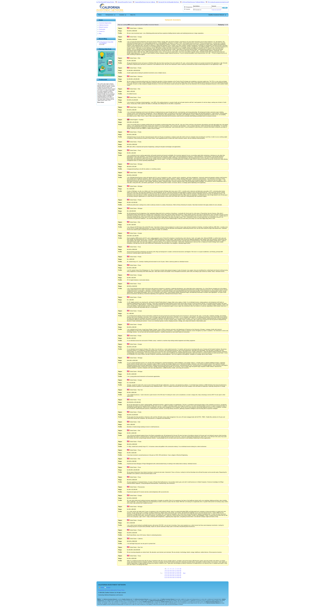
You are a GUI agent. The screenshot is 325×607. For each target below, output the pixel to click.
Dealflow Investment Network (216, 14)
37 (175, 574)
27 (175, 572)
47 (175, 575)
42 (166, 575)
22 (166, 572)
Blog (100, 33)
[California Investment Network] (109, 12)
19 (178, 570)
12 (166, 570)
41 (165, 575)
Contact (108, 587)
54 (170, 577)
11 (165, 570)
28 (177, 572)
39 (178, 574)
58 (177, 577)
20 (180, 570)
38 (177, 574)
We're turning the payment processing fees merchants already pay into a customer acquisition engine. (202, 2)
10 (180, 568)
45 (172, 575)
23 (168, 572)
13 (168, 570)
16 (173, 570)
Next (184, 573)
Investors (121, 14)
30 (180, 572)
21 (165, 572)
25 (172, 572)
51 (165, 577)
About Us (132, 14)
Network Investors (103, 27)
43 (168, 575)
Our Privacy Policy (119, 590)
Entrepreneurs (109, 14)
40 (180, 574)
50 (180, 575)
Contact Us (102, 31)
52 (166, 577)
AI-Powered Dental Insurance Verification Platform (166, 2)
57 (175, 577)
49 (178, 575)
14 (170, 570)
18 (177, 570)
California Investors (104, 25)
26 (173, 572)
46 (173, 575)
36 (173, 574)
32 (166, 574)
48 (177, 575)
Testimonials (102, 29)
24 (170, 572)
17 (175, 570)
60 (180, 577)
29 (178, 572)
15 (172, 570)
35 (172, 574)
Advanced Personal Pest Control (97, 2)
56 (173, 577)
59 (178, 577)
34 (170, 574)
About (112, 590)
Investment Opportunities (105, 23)
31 (165, 574)
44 (170, 575)
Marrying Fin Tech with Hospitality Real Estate (141, 2)
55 (172, 577)
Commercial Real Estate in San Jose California (117, 2)
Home (99, 14)
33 (168, 574)
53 (168, 577)
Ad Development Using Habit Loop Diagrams (106, 42)
